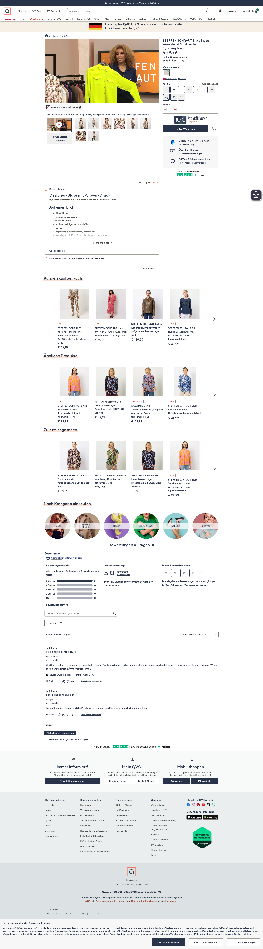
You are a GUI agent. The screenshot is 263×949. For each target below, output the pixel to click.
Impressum (171, 901)
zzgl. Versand (180, 56)
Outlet (154, 855)
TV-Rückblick (53, 11)
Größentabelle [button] (57, 250)
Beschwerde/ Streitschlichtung (95, 851)
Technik (211, 19)
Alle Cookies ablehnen (206, 942)
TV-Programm (122, 810)
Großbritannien (127, 884)
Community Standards (143, 901)
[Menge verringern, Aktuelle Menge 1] (165, 109)
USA (117, 884)
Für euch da (121, 830)
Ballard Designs (57, 914)
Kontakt (48, 810)
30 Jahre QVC (37, 19)
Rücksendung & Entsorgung (93, 830)
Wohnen (143, 19)
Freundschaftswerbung (127, 820)
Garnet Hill (81, 914)
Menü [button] (21, 11)
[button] (224, 11)
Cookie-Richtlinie (242, 934)
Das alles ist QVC (159, 810)
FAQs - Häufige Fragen (91, 841)
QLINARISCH (197, 19)
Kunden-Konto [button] (117, 781)
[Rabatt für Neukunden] (190, 119)
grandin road (93, 914)
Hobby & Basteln (159, 19)
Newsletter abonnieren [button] (72, 781)
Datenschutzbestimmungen (111, 901)
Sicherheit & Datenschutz (92, 836)
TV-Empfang (157, 844)
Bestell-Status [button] (146, 781)
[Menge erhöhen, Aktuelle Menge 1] (175, 109)
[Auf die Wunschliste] (214, 128)
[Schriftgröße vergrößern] (154, 182)
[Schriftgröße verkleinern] (158, 182)
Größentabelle (210, 84)
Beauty (118, 19)
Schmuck (130, 19)
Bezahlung (85, 825)
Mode (108, 19)
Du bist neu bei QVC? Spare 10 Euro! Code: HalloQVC (130, 3)
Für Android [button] (204, 781)
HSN (47, 914)
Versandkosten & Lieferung (93, 820)
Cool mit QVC (54, 19)
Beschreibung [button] (57, 189)
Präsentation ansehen (60, 138)
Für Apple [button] (176, 781)
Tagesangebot (10, 19)
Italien (138, 884)
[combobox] (134, 11)
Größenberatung (88, 815)
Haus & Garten (179, 19)
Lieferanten (50, 830)
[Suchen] (206, 11)
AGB (88, 901)
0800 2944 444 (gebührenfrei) (60, 815)
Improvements (107, 914)
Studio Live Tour (159, 850)
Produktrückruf (52, 836)
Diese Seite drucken (149, 268)
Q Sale (97, 19)
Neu (23, 19)
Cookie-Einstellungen (244, 942)
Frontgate (70, 914)
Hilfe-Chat (50, 805)
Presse (48, 825)
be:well (69, 19)
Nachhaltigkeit (158, 815)
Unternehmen (158, 805)
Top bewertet (83, 19)
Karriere (155, 834)
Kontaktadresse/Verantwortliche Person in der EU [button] (76, 258)
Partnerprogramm (124, 825)
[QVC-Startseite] (46, 36)
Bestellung (85, 805)
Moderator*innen (159, 839)
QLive (48, 820)
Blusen (55, 36)
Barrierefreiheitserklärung (163, 820)
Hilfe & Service (87, 846)
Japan (146, 884)
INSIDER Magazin (124, 805)
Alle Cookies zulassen (168, 942)
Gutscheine (121, 815)
